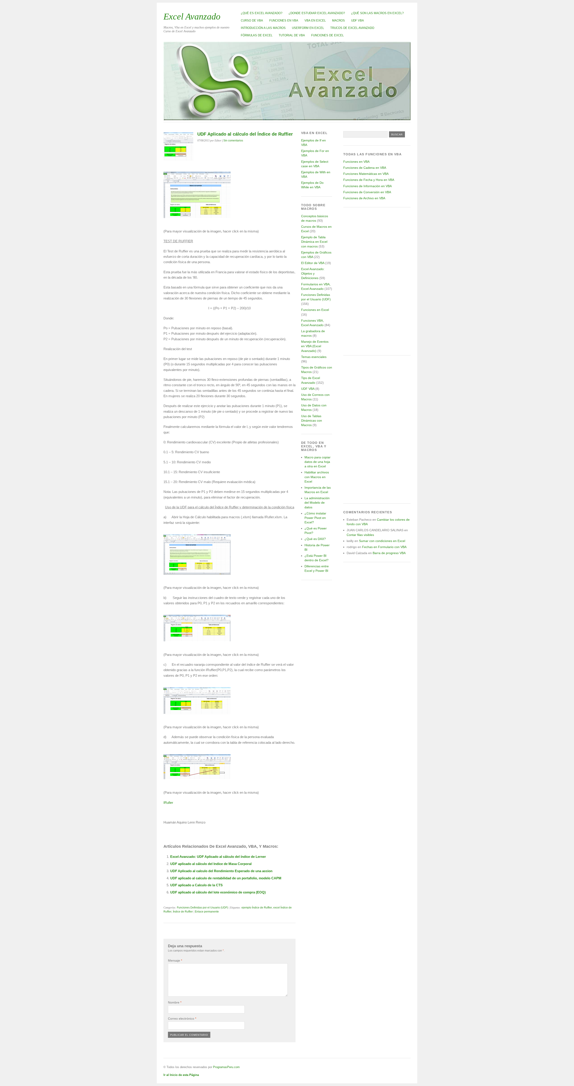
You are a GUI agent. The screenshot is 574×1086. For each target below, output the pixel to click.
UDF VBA (357, 20)
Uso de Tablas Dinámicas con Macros (311, 420)
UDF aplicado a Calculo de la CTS (196, 885)
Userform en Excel (308, 28)
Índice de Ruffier (183, 911)
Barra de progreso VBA (389, 553)
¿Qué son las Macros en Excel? (377, 13)
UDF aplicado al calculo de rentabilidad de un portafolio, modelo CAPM (225, 878)
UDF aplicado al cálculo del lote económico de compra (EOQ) (218, 892)
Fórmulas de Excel (256, 35)
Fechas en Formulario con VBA (384, 547)
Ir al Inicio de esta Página (181, 1075)
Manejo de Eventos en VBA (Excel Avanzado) (314, 346)
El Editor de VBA (312, 263)
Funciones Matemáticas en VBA (366, 174)
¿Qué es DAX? (315, 539)
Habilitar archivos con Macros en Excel (316, 476)
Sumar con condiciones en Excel (382, 541)
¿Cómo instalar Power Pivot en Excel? (315, 518)
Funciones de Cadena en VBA (364, 167)
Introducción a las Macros (263, 28)
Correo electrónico (182, 1018)
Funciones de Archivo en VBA (364, 198)
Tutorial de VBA (292, 35)
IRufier (168, 802)
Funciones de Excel (327, 35)
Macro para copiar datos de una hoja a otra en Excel (317, 461)
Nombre (174, 1002)
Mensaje (175, 960)
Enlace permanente (207, 911)
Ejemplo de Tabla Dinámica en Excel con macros (314, 241)
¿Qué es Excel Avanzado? (261, 13)
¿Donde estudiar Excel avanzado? (317, 13)
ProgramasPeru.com (226, 1067)
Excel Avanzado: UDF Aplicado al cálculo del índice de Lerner (218, 856)
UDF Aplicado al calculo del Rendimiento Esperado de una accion (221, 871)
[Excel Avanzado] (287, 119)
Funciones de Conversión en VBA (367, 192)
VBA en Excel (315, 20)
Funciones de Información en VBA (367, 186)
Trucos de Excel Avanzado (352, 28)
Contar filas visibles (360, 535)
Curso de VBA (252, 20)
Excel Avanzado (191, 16)
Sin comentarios (233, 140)
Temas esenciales (313, 357)
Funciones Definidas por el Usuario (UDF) (202, 907)
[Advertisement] (377, 281)
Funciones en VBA (283, 20)
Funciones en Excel (315, 310)
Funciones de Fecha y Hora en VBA (368, 180)
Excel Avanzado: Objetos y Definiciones (312, 273)
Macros (338, 20)
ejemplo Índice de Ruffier (256, 907)
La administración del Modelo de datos (317, 502)
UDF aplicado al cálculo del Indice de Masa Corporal (211, 864)
